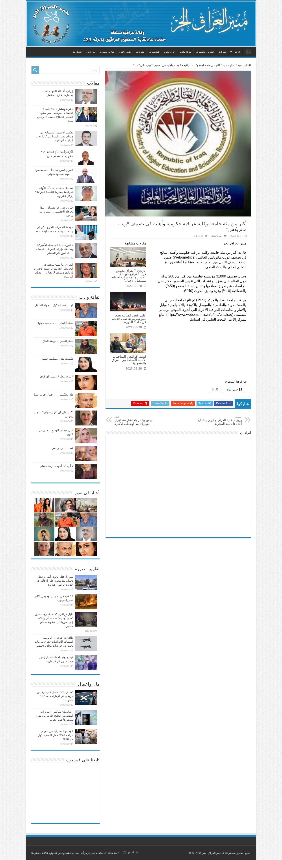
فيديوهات (154, 51)
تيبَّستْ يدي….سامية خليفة (57, 358)
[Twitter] (129, 852)
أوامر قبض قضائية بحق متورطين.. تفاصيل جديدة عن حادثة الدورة (129, 318)
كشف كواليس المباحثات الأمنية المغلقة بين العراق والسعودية (129, 360)
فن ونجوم (169, 51)
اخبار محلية (228, 65)
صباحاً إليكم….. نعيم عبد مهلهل (55, 323)
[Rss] (137, 852)
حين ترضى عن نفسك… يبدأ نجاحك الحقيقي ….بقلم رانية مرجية (56, 211)
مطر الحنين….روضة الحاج (58, 340)
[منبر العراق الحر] (141, 24)
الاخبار (236, 51)
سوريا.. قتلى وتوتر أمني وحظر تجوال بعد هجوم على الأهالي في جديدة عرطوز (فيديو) (54, 580)
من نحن (90, 51)
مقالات (222, 51)
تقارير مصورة (107, 51)
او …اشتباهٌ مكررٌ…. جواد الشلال (54, 305)
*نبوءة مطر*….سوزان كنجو (56, 376)
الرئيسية (248, 51)
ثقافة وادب (185, 51)
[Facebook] (133, 852)
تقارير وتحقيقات (205, 51)
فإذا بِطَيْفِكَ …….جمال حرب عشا (53, 394)
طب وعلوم (125, 51)
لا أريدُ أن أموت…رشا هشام (56, 466)
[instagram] (124, 852)
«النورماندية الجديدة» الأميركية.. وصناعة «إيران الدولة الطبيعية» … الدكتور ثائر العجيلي (54, 249)
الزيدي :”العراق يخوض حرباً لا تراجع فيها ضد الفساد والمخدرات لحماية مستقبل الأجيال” (128, 275)
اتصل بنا (77, 51)
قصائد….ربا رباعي (62, 448)
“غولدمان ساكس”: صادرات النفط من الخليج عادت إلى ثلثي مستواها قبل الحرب (54, 715)
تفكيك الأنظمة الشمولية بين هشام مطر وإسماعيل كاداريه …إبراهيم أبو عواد (54, 136)
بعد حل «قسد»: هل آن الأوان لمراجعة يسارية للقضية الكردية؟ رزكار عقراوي (54, 192)
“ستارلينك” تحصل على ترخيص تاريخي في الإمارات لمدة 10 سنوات (55, 696)
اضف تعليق (216, 236)
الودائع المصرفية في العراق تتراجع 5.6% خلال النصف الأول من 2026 (55, 735)
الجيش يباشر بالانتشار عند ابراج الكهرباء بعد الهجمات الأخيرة (134, 420)
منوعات (140, 51)
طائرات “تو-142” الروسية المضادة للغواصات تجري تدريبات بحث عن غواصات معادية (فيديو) (54, 641)
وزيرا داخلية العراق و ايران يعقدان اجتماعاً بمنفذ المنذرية (220, 420)
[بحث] (35, 70)
